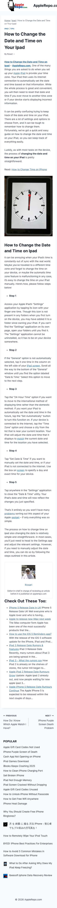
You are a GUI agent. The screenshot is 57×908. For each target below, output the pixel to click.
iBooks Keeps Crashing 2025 (19, 766)
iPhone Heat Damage (15, 803)
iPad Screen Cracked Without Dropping (25, 784)
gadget (15, 517)
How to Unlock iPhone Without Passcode (26, 794)
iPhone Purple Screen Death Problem (46, 722)
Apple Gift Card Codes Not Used (21, 747)
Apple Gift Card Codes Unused (20, 789)
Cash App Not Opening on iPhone (22, 756)
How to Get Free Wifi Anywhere (20, 798)
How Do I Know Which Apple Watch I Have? (14, 722)
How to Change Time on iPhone (29, 169)
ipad (6, 29)
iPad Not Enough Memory (17, 780)
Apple (16, 73)
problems (9, 513)
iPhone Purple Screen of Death (20, 751)
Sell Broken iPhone (13, 775)
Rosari (10, 54)
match (20, 438)
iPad (22, 73)
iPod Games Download (16, 761)
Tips (12, 29)
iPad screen (33, 365)
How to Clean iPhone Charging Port (23, 770)
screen (20, 470)
